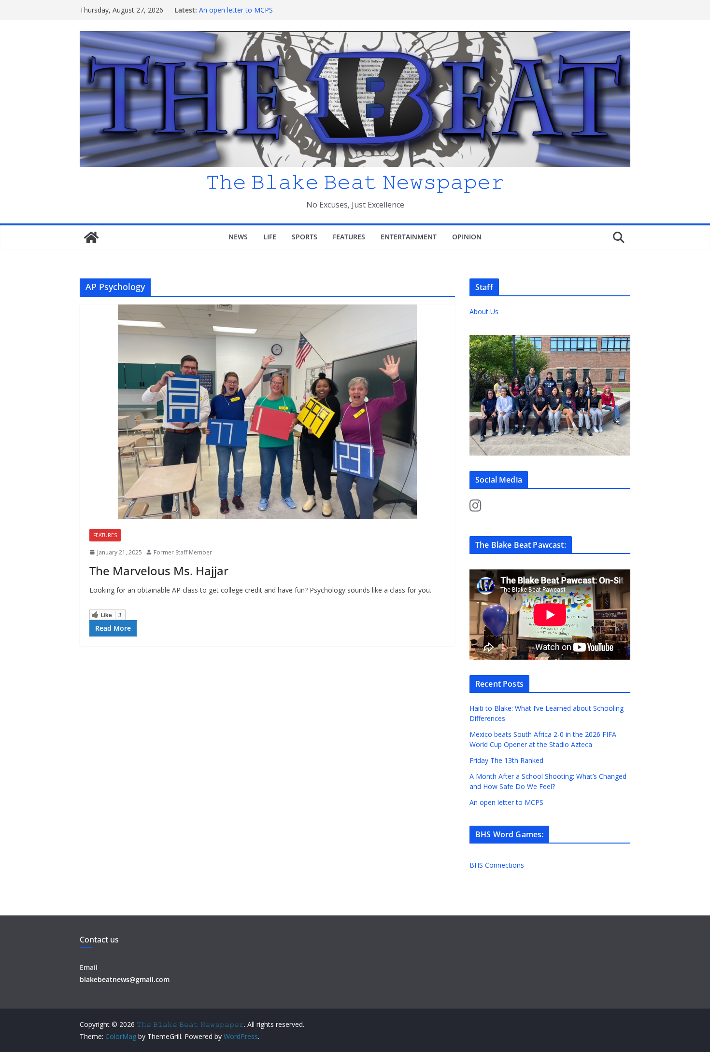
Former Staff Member (183, 552)
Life (269, 236)
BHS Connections (496, 865)
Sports (304, 236)
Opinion (467, 236)
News (238, 236)
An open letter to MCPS (236, 9)
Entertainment (409, 236)
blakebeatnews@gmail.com (125, 979)
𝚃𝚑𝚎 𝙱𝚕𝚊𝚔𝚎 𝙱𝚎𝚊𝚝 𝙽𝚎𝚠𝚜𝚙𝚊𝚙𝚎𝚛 (355, 181)
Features (349, 236)
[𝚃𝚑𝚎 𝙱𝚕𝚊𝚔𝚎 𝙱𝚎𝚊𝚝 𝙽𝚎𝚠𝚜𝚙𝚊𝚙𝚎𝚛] (91, 237)
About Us (483, 311)
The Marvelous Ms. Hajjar (158, 571)
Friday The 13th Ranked (506, 760)
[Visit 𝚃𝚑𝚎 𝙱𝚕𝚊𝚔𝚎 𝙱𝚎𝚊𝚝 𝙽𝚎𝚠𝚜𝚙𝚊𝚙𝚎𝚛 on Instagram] (475, 507)
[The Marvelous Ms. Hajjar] (267, 412)
